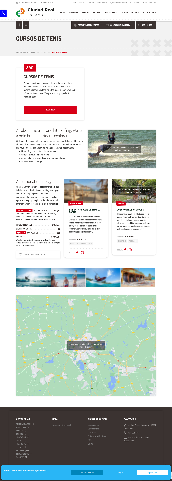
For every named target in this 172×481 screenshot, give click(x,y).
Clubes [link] (19, 430)
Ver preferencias (152, 472)
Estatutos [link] (91, 444)
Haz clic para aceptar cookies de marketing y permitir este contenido (122, 148)
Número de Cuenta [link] (140, 3)
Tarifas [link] (85, 12)
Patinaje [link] (21, 444)
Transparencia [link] (102, 3)
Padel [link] (20, 440)
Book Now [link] (50, 110)
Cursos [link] (19, 434)
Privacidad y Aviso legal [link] (61, 425)
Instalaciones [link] (149, 12)
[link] (3, 13)
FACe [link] (90, 440)
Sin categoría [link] (22, 454)
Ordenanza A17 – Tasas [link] (97, 436)
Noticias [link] (97, 12)
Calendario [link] (90, 3)
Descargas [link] (92, 432)
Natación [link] (21, 437)
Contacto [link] (152, 3)
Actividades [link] (110, 12)
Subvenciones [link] (93, 425)
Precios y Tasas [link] (78, 3)
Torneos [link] (20, 457)
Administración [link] (129, 12)
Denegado (119, 472)
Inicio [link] (62, 12)
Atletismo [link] (21, 427)
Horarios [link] (73, 12)
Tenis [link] (19, 447)
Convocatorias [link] (93, 429)
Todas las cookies (87, 472)
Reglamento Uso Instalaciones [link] (120, 3)
